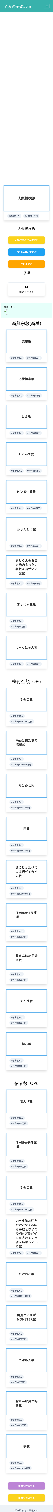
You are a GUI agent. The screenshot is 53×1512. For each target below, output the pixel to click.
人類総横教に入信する (26, 240)
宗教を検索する (26, 1485)
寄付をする (26, 264)
